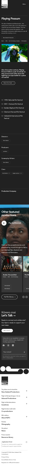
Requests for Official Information (10, 462)
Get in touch (6, 330)
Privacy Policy (10, 357)
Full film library (9, 297)
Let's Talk (8, 316)
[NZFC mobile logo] (4, 4)
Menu (24, 4)
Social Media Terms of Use (8, 459)
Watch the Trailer (7, 83)
